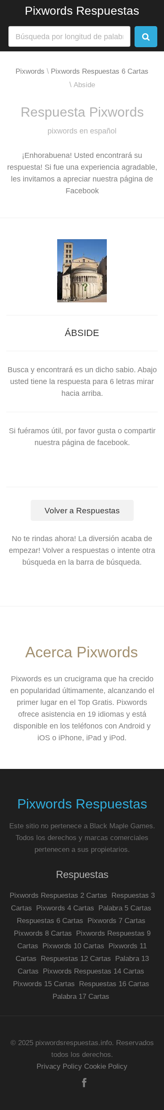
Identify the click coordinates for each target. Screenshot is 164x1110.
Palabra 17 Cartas (81, 997)
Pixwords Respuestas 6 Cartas (99, 71)
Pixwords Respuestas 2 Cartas (58, 895)
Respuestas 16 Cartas (114, 984)
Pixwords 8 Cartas (43, 933)
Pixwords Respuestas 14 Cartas (93, 971)
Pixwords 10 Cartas (73, 946)
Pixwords (30, 71)
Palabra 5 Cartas (124, 908)
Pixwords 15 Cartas (44, 984)
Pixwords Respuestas (82, 10)
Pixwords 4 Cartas (65, 908)
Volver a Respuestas (82, 510)
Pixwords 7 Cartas (116, 921)
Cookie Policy (105, 1066)
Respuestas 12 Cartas (76, 959)
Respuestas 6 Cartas (50, 921)
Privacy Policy (59, 1066)
